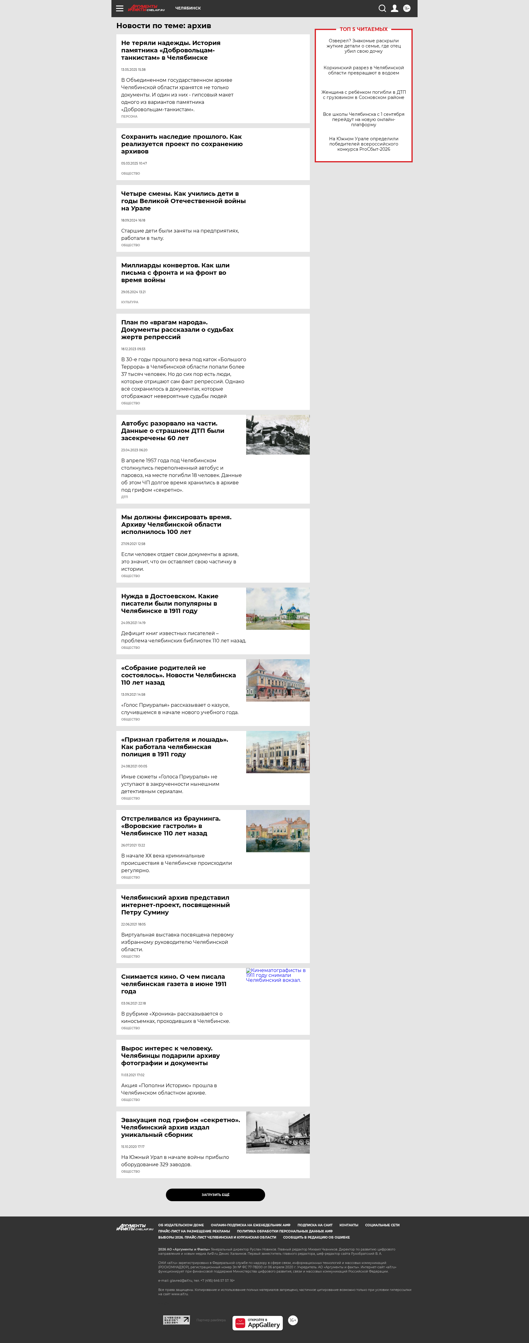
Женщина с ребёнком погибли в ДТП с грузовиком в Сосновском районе (363, 95)
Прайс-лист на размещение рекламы (194, 1231)
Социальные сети (382, 1225)
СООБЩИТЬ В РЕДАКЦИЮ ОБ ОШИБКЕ (316, 1237)
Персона (129, 116)
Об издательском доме (181, 1225)
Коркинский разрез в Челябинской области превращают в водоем (364, 70)
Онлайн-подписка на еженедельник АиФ (251, 1225)
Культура (129, 302)
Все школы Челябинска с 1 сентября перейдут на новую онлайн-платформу (363, 119)
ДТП (124, 497)
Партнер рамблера (211, 1320)
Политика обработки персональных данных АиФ (285, 1231)
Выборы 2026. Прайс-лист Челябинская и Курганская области (217, 1237)
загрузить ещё (216, 1195)
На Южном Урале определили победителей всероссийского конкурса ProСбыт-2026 (364, 144)
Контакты (349, 1225)
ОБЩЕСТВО (130, 173)
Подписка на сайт (315, 1225)
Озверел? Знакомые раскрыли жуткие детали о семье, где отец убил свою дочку (364, 46)
